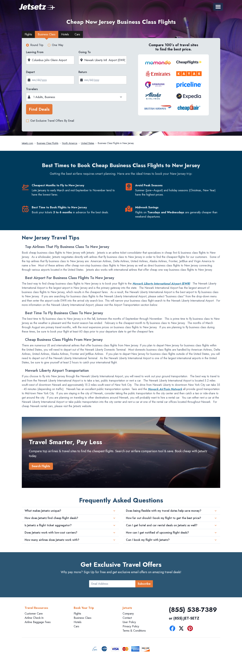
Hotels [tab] (65, 34)
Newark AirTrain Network (165, 389)
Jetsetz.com (27, 143)
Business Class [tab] (46, 34)
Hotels (77, 622)
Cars (76, 626)
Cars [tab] (77, 34)
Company (128, 614)
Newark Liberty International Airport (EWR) (161, 284)
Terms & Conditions (134, 631)
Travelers (32, 89)
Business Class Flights (47, 143)
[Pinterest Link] (191, 629)
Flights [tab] (28, 34)
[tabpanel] (121, 85)
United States (87, 143)
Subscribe (144, 584)
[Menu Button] (218, 7)
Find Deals (39, 109)
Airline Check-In (34, 618)
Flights (77, 614)
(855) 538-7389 (193, 609)
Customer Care (34, 614)
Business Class (82, 618)
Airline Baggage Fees (38, 622)
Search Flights (41, 466)
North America (69, 143)
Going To (84, 52)
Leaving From (34, 52)
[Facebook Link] (173, 629)
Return (82, 72)
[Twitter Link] (182, 629)
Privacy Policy (131, 626)
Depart (30, 72)
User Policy (129, 622)
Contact (127, 618)
